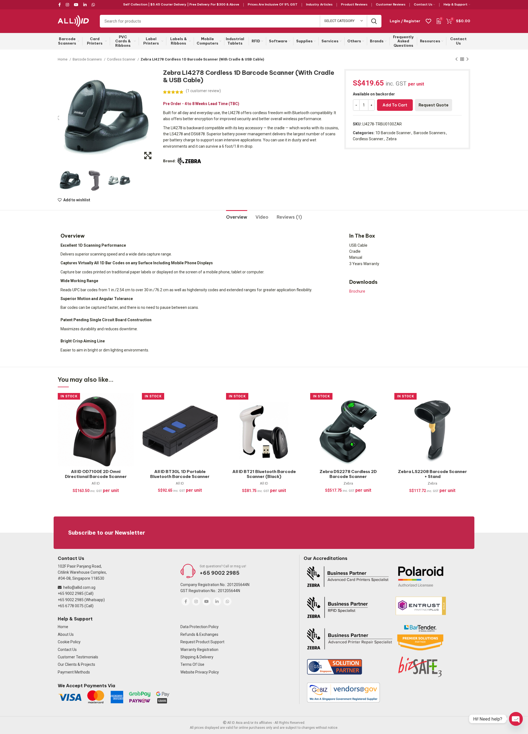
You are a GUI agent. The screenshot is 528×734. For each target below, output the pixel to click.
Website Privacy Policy (199, 672)
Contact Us (67, 649)
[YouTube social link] (76, 4)
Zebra (391, 139)
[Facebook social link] (60, 4)
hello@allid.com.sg (79, 587)
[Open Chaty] (516, 719)
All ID (96, 483)
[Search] (374, 21)
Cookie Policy (69, 642)
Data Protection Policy (199, 627)
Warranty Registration (199, 649)
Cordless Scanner (121, 59)
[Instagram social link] (67, 4)
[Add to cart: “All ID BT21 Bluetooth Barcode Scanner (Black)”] (298, 414)
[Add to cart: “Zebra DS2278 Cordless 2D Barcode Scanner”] (382, 414)
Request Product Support (202, 642)
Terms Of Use (192, 664)
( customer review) (203, 91)
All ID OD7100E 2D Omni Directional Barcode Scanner (96, 474)
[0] (439, 20)
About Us (66, 634)
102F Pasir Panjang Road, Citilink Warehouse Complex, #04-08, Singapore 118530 (82, 572)
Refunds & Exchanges (199, 634)
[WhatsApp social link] (93, 4)
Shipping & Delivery (196, 657)
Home (63, 59)
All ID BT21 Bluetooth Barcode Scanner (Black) (264, 474)
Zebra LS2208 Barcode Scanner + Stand (432, 474)
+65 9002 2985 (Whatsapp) (81, 600)
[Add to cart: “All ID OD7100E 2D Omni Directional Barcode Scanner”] (129, 414)
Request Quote (434, 105)
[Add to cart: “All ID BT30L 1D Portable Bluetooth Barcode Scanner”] (214, 414)
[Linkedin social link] (85, 4)
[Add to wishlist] (129, 402)
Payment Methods (74, 672)
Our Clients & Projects (76, 664)
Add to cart (395, 105)
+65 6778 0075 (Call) (76, 606)
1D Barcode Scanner (393, 133)
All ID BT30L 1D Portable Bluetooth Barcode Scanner (180, 474)
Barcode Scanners (88, 59)
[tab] (236, 215)
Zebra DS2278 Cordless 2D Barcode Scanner (348, 474)
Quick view (129, 426)
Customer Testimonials (78, 657)
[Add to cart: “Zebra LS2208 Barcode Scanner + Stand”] (466, 414)
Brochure (357, 291)
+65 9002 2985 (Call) (76, 593)
